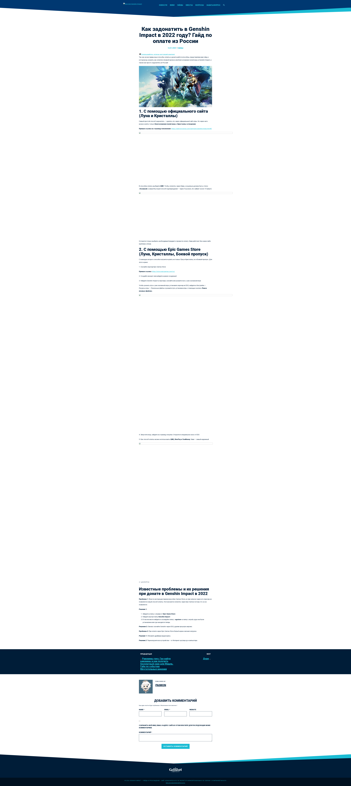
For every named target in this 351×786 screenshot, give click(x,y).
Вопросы (199, 5)
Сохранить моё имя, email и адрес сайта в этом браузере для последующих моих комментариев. (174, 726)
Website (192, 710)
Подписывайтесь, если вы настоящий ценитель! (158, 54)
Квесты (189, 5)
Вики (172, 5)
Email (167, 710)
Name (141, 710)
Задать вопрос (213, 5)
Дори (206, 658)
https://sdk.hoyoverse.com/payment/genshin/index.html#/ (191, 129)
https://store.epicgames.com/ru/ (163, 271)
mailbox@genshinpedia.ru (175, 783)
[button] (224, 5)
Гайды (180, 5)
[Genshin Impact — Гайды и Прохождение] (132, 4)
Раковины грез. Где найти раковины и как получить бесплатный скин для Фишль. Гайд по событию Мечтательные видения (156, 663)
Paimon (160, 685)
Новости (163, 5)
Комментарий (145, 732)
